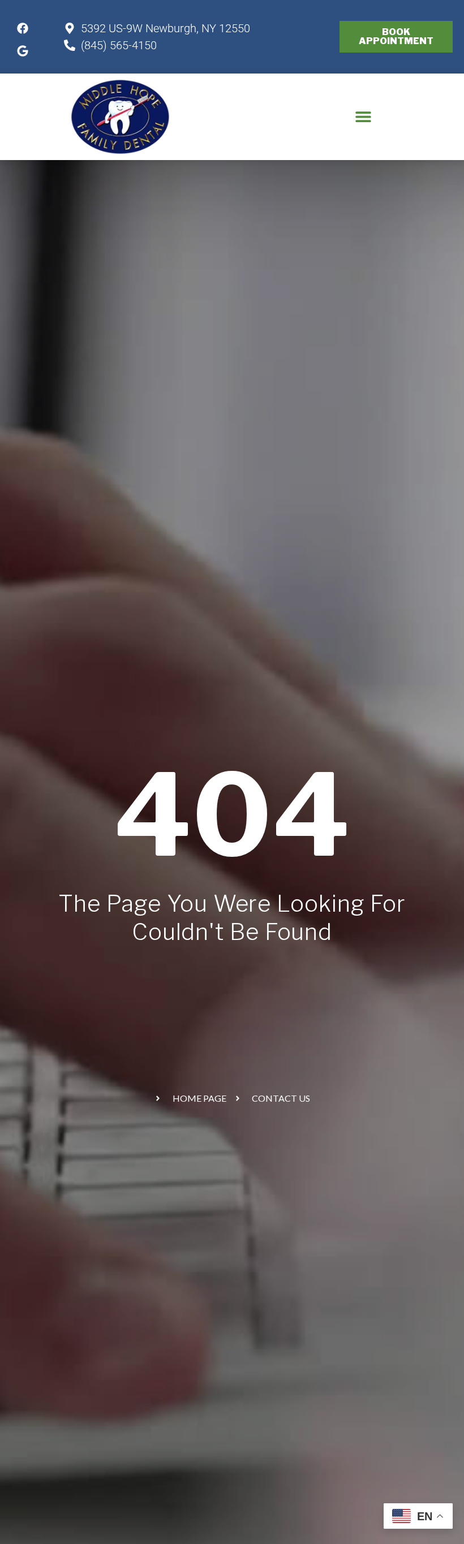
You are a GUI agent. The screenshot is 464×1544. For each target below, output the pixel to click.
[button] (363, 117)
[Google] (22, 51)
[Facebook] (22, 28)
